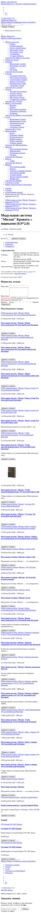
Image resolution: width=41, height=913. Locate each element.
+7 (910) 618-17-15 (8, 18)
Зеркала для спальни (17, 82)
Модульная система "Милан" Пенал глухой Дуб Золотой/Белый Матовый (20, 399)
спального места (20, 273)
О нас (7, 869)
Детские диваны (16, 93)
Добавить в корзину (18, 238)
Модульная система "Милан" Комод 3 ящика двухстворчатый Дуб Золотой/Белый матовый (19, 537)
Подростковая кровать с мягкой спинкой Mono (19, 805)
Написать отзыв (16, 229)
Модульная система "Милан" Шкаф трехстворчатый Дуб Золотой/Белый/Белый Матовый (18, 349)
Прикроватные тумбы (18, 84)
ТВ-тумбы (13, 70)
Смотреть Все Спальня (13, 87)
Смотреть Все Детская (13, 101)
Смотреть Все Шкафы (13, 181)
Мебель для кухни (12, 42)
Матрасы (8, 147)
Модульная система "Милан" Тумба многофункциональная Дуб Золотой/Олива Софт (20, 491)
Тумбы (12, 161)
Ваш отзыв (5, 296)
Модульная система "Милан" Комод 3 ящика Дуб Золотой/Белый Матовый (19, 743)
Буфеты (12, 44)
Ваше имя (4, 286)
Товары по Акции (12, 60)
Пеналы (13, 169)
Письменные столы (17, 123)
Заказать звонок (7, 890)
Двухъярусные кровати (18, 91)
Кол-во (3, 238)
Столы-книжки (15, 125)
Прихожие (13, 113)
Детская (8, 89)
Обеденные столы (16, 52)
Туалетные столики (17, 86)
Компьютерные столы (18, 121)
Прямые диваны (16, 139)
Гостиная (8, 62)
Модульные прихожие (18, 109)
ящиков (29, 271)
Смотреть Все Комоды (13, 163)
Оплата (8, 867)
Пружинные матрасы (17, 153)
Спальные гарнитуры (18, 76)
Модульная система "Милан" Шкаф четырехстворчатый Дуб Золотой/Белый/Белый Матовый (20, 376)
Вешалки (13, 105)
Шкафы (8, 165)
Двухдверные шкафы (17, 167)
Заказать (25, 909)
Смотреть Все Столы (13, 129)
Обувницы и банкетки (18, 111)
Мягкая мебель (10, 131)
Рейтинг (4, 302)
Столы (7, 117)
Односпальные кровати (18, 80)
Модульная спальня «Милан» (12, 787)
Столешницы (15, 54)
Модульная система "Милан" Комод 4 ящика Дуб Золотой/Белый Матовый (19, 765)
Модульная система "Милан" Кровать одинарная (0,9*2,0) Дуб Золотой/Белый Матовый (20, 643)
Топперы (13, 155)
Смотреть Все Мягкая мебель (16, 145)
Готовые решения (16, 46)
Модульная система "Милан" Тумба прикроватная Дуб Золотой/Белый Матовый (18, 721)
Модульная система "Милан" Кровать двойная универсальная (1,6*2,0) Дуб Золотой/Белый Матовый (20, 695)
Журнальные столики (18, 64)
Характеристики (11, 242)
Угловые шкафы (16, 175)
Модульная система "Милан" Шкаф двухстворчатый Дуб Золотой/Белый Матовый (19, 324)
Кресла (12, 133)
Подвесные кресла (16, 137)
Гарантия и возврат (12, 865)
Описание (9, 244)
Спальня (8, 74)
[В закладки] (17, 859)
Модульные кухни (16, 50)
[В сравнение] (19, 859)
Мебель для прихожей (13, 103)
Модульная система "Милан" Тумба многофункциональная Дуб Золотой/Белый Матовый (18, 447)
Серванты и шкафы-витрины (20, 171)
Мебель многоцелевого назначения (18, 185)
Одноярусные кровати (18, 99)
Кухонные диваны (16, 135)
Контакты (9, 873)
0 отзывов (4, 229)
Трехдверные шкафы (17, 173)
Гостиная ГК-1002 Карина (11, 847)
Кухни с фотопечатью (18, 48)
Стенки (12, 68)
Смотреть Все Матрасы (14, 157)
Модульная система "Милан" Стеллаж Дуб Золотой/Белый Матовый (18, 515)
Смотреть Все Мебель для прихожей (18, 115)
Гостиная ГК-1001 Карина (11, 828)
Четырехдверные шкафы (19, 177)
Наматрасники (15, 151)
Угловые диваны (16, 143)
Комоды (8, 159)
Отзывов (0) (9, 246)
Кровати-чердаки (16, 95)
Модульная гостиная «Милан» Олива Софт (18, 557)
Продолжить (6, 304)
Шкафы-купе (14, 179)
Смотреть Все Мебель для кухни (17, 58)
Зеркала (12, 107)
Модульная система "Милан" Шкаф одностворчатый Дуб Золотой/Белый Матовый (19, 619)
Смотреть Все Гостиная (14, 72)
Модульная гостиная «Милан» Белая (15, 598)
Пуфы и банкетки (16, 141)
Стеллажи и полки (12, 183)
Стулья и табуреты (16, 56)
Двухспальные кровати (18, 78)
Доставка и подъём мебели (15, 871)
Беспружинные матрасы (19, 149)
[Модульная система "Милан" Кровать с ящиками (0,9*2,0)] (22, 202)
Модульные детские (17, 97)
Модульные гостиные (18, 66)
